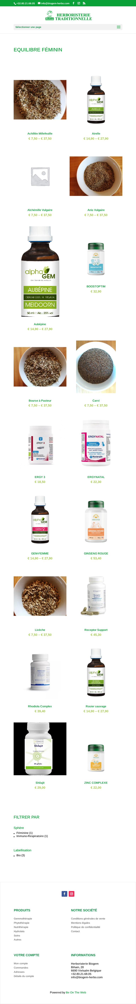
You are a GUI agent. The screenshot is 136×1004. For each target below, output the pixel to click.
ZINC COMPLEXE (96, 782)
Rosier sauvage (96, 706)
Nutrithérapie (21, 927)
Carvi (96, 400)
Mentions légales (80, 922)
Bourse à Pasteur (40, 400)
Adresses (19, 971)
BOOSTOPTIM (96, 286)
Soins (17, 935)
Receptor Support (95, 629)
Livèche (40, 629)
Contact (75, 931)
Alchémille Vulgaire (39, 209)
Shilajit (40, 782)
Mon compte (21, 963)
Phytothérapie (21, 922)
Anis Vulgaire (96, 209)
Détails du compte (24, 976)
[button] (69, 833)
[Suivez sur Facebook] (64, 894)
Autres (17, 939)
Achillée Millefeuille (39, 133)
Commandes (21, 967)
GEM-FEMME (40, 553)
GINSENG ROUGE (96, 553)
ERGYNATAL (96, 477)
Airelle (96, 133)
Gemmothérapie (23, 918)
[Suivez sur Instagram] (71, 894)
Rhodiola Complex (40, 706)
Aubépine (40, 324)
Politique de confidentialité (85, 927)
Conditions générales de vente (88, 918)
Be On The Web (76, 992)
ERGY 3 (40, 477)
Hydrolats (19, 931)
